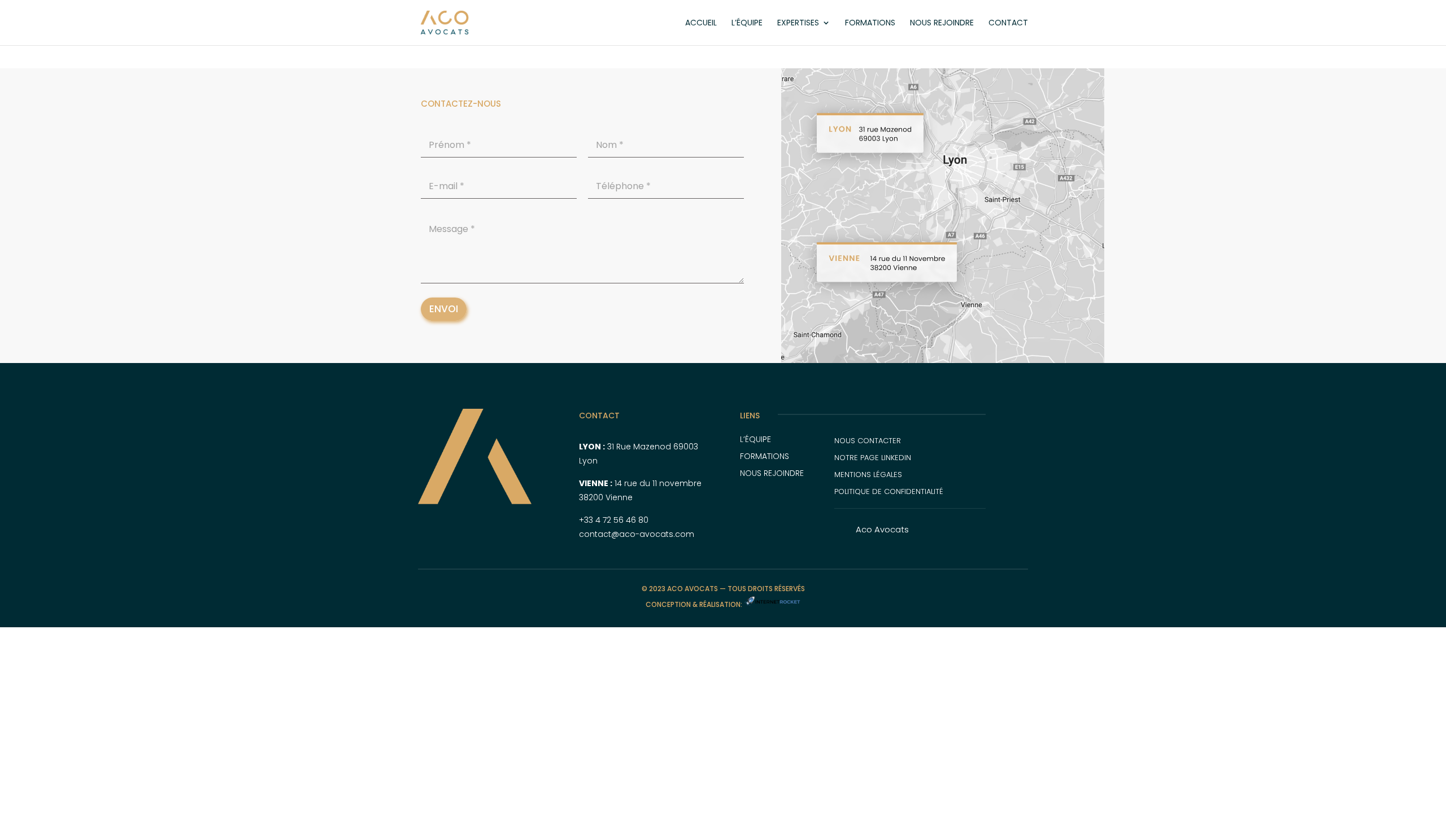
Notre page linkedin (872, 457)
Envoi (443, 309)
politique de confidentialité (888, 491)
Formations (870, 23)
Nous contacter (867, 440)
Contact (1008, 23)
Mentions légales (868, 474)
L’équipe (747, 23)
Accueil (701, 23)
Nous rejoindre (942, 23)
